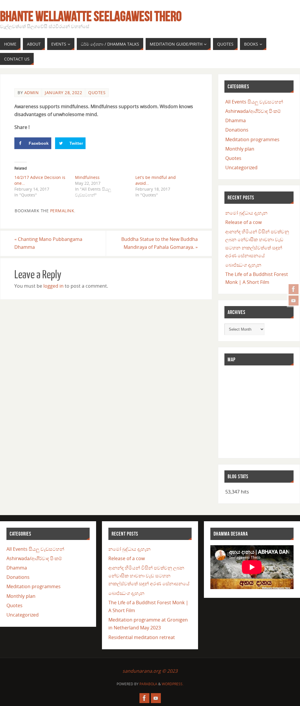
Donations (236, 130)
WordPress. (172, 683)
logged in (53, 286)
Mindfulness (87, 177)
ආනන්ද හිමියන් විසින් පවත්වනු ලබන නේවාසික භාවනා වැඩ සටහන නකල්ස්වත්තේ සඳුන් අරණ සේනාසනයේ (149, 576)
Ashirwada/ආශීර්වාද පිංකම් (253, 111)
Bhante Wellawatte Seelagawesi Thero (91, 16)
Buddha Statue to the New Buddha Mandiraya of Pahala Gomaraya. (159, 243)
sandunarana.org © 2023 (150, 671)
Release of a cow (243, 222)
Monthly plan (239, 149)
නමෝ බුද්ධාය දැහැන (246, 213)
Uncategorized (241, 167)
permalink (62, 210)
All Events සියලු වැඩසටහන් (254, 102)
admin (31, 92)
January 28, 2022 (63, 92)
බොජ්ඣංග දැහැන (243, 265)
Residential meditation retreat (141, 637)
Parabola (148, 683)
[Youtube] (294, 300)
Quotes (96, 92)
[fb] (294, 289)
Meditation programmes (252, 139)
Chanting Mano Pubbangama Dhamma (48, 243)
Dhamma (235, 120)
